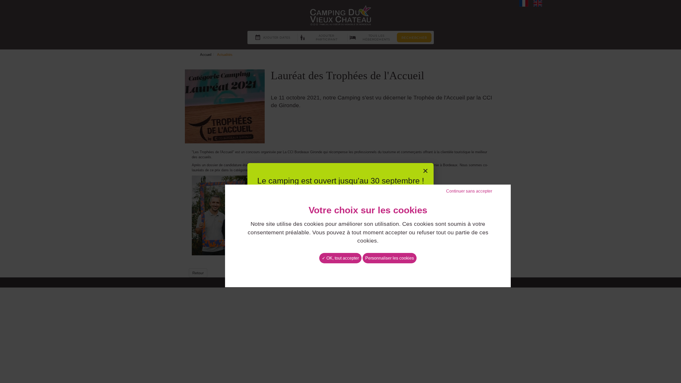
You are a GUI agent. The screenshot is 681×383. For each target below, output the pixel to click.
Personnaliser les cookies (389, 258)
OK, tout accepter (342, 258)
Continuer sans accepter (469, 191)
